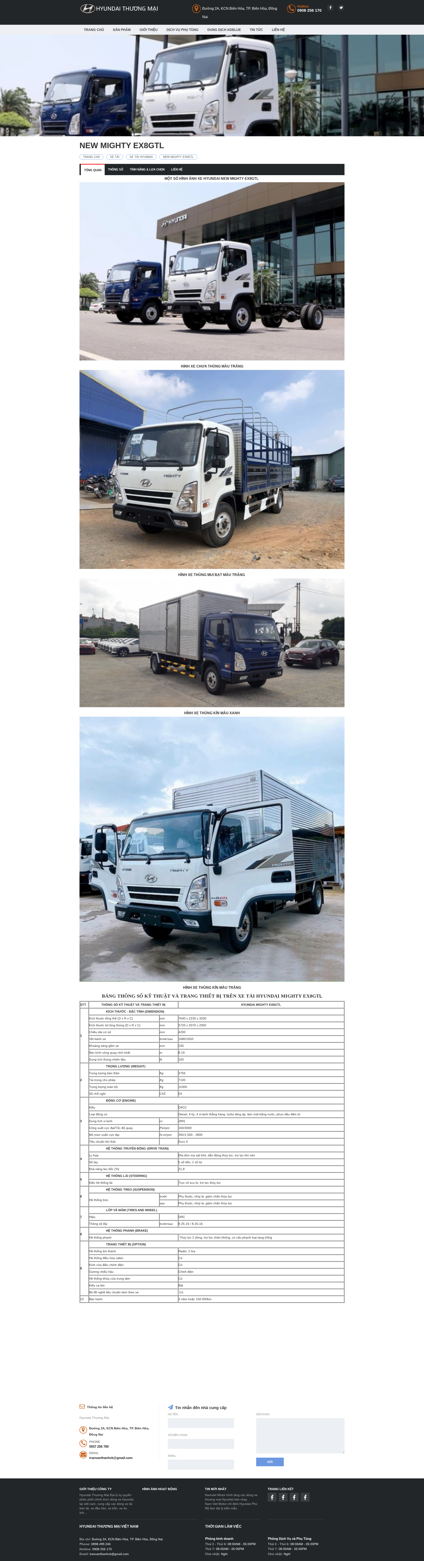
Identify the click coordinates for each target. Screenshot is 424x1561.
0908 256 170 (309, 10)
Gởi (270, 1462)
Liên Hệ (278, 30)
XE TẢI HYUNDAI (141, 157)
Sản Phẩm (122, 30)
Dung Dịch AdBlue (224, 30)
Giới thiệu (149, 30)
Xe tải (114, 157)
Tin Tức (256, 30)
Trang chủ (94, 30)
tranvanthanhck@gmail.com (110, 1458)
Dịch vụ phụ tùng (183, 30)
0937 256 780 (99, 1446)
